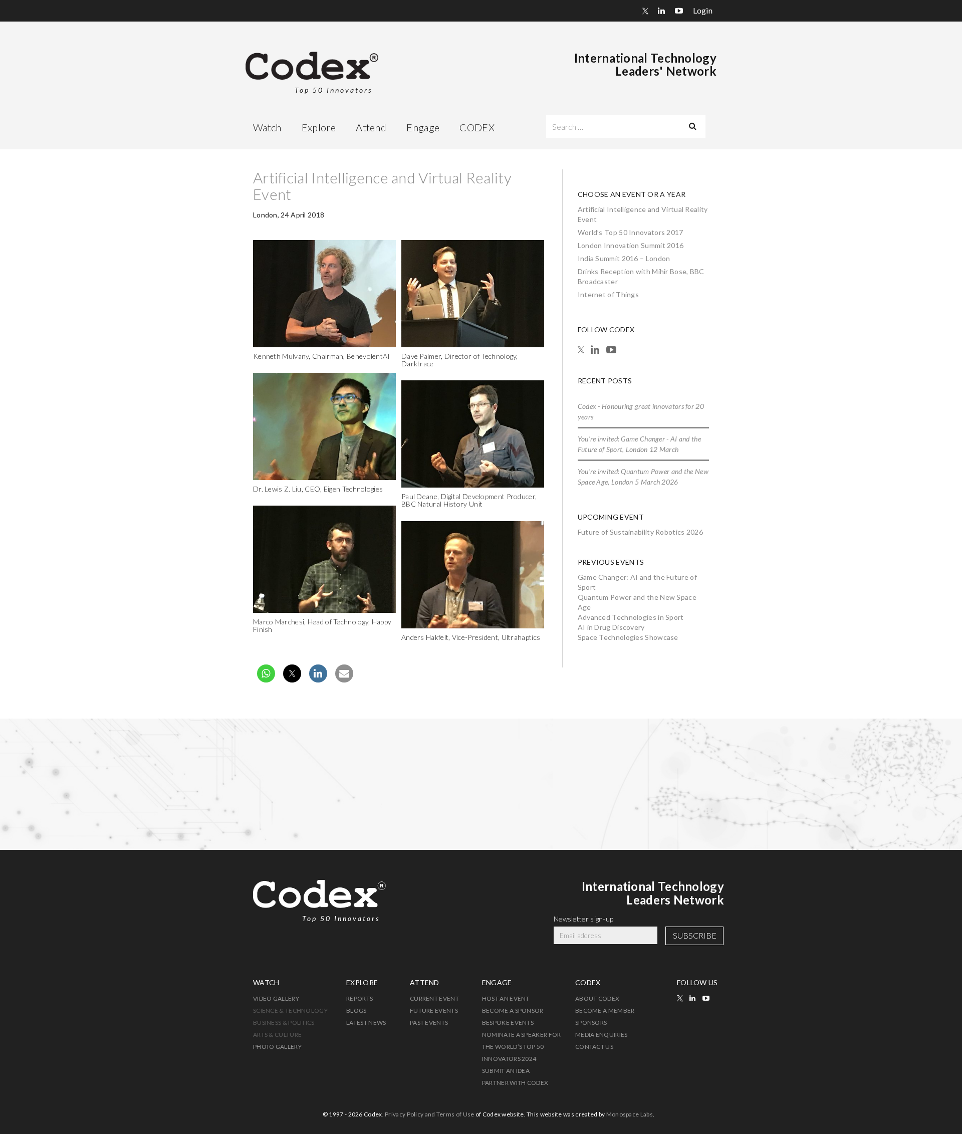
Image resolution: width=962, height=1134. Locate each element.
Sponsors (591, 1022)
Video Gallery (276, 998)
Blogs (356, 1010)
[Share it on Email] (344, 679)
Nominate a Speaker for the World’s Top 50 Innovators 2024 (521, 1046)
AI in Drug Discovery (611, 627)
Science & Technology (290, 1010)
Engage (422, 127)
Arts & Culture (277, 1034)
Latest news (366, 1022)
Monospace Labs (629, 1114)
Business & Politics (284, 1022)
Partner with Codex (515, 1082)
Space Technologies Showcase (628, 637)
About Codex (597, 998)
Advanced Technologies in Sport (631, 617)
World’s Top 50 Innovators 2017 (630, 232)
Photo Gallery (277, 1046)
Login (703, 10)
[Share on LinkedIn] (318, 679)
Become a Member (605, 1010)
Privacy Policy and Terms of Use (429, 1114)
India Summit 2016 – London (624, 258)
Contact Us (594, 1046)
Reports (359, 998)
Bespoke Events (508, 1022)
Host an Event (506, 998)
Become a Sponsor (513, 1010)
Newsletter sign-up (583, 919)
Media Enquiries (601, 1034)
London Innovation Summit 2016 (631, 245)
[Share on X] (292, 679)
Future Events (434, 1010)
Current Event (434, 998)
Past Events (429, 1022)
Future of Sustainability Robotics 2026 (640, 532)
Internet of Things (608, 294)
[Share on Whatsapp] (266, 679)
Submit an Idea (506, 1070)
